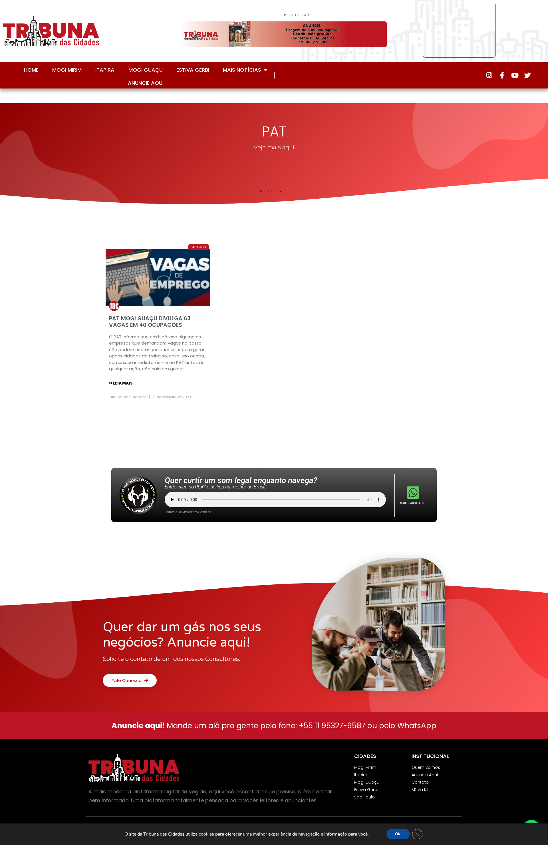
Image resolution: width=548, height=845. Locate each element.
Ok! (398, 834)
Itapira (104, 69)
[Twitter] (527, 75)
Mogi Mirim (67, 69)
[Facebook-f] (502, 75)
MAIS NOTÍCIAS (242, 69)
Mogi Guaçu (145, 69)
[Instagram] (489, 75)
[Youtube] (514, 75)
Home (31, 69)
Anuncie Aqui (146, 82)
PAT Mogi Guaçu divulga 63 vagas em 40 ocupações (150, 322)
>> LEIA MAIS (121, 383)
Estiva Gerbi (192, 69)
